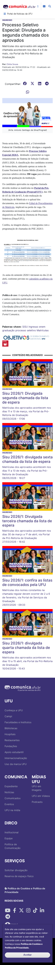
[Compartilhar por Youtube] (8, 910)
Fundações (11, 746)
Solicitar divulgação (16, 870)
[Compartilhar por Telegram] (8, 917)
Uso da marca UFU (16, 764)
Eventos (9, 804)
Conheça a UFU (14, 710)
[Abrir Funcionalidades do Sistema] (44, 6)
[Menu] (4, 13)
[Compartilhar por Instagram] (28, 910)
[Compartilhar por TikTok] (35, 910)
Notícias (9, 792)
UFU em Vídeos (41, 795)
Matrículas (43, 330)
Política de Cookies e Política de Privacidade (25, 890)
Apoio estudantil (14, 752)
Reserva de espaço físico (19, 876)
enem (42, 326)
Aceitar (27, 955)
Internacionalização (16, 758)
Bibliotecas (11, 728)
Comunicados (12, 798)
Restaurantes (12, 740)
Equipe (9, 838)
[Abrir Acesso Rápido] (37, 6)
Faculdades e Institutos (18, 722)
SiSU (25, 326)
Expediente (11, 786)
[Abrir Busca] (50, 6)
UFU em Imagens (36, 788)
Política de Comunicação (12, 846)
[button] (27, 112)
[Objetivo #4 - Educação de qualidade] (5, 343)
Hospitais (10, 734)
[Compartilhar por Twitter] (21, 910)
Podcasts (37, 801)
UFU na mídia (12, 810)
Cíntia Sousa (12, 64)
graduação (8, 330)
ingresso (33, 326)
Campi (8, 716)
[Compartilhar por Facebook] (14, 910)
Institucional (11, 832)
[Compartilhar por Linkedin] (42, 910)
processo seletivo (25, 330)
